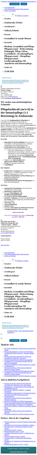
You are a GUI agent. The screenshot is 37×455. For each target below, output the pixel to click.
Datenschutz (20, 452)
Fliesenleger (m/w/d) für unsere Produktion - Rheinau (19, 425)
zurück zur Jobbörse (10, 10)
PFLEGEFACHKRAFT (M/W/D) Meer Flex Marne (19, 371)
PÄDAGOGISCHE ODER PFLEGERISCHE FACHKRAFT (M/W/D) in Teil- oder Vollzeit (17, 384)
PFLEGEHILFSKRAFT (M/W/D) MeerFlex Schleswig (20, 376)
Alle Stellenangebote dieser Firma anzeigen (16, 9)
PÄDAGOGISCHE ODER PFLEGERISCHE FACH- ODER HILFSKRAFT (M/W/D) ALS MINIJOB (20, 403)
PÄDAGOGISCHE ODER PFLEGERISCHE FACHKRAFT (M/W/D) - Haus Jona (17, 357)
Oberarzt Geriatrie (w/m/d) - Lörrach (14, 436)
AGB (25, 452)
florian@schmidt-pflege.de (13, 98)
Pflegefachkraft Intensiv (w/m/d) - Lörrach (16, 444)
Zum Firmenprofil (9, 7)
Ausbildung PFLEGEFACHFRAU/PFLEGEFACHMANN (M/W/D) (18, 411)
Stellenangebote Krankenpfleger (15, 81)
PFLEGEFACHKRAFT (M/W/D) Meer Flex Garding (19, 364)
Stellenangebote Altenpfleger (8, 80)
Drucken (24, 4)
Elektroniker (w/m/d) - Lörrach (13, 430)
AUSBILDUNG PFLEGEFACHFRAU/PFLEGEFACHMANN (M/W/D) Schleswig (18, 398)
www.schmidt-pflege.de (7, 233)
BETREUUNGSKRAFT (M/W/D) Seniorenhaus (18, 360)
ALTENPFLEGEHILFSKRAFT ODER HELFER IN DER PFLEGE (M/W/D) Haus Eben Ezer (20, 394)
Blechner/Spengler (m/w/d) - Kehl (14, 431)
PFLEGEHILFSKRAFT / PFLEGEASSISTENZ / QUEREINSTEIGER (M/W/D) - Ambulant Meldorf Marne (19, 353)
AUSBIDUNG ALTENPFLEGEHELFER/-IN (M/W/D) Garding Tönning (17, 373)
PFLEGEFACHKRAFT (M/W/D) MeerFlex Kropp (19, 414)
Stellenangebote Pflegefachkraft (16, 82)
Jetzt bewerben (14, 4)
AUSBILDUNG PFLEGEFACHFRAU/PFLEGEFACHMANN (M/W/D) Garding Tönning (18, 368)
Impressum (13, 452)
